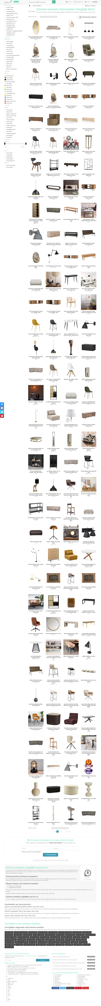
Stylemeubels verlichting (66, 937)
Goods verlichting (80, 934)
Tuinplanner (81, 981)
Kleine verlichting (8, 934)
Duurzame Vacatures (13, 971)
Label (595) (9, 137)
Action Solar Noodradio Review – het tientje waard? (74, 959)
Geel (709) (9, 87)
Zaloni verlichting (60, 934)
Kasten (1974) (10, 15)
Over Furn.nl (57, 976)
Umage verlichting (33, 932)
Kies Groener (11, 969)
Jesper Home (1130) (11, 115)
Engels (9, 995)
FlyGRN (9, 966)
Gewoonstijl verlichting (81, 939)
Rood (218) (9, 103)
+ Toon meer (7, 37)
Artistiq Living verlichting (29, 944)
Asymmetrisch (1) (11, 160)
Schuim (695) (10, 53)
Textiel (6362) (10, 45)
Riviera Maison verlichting (23, 937)
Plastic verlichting (9, 932)
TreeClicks (10, 965)
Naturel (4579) (10, 75)
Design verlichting (21, 939)
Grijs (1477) (9, 85)
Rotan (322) (9, 63)
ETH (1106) (9, 117)
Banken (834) (10, 29)
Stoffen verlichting (78, 944)
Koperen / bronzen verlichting (21, 942)
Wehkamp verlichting (90, 934)
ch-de (9, 989)
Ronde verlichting (50, 944)
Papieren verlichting (35, 937)
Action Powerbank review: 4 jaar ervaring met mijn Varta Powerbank (74, 963)
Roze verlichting (85, 937)
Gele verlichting (76, 937)
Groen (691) (9, 89)
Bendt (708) (9, 123)
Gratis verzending (11, 165)
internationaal (22, 971)
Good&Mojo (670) (11, 129)
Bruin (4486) (9, 77)
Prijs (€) (7, 141)
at (8, 1000)
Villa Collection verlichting (10, 937)
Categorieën (9, 5)
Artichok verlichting (77, 932)
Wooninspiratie (81, 983)
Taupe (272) (9, 99)
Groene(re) (16, 1)
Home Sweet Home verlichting (21, 932)
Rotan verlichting (69, 944)
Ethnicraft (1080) (10, 119)
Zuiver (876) (9, 121)
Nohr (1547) (9, 112)
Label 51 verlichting (45, 937)
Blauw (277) (9, 97)
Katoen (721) (10, 51)
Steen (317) (9, 65)
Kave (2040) (9, 110)
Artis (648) (9, 131)
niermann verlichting (43, 932)
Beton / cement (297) (12, 69)
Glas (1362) (9, 49)
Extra (7, 163)
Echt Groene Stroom (12, 968)
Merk (7, 107)
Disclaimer (57, 979)
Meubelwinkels (58, 982)
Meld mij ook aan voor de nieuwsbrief (31, 852)
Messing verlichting (28, 934)
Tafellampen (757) (11, 33)
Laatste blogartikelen (58, 954)
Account (88, 2)
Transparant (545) (11, 93)
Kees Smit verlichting (42, 942)
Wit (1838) (9, 83)
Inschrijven (42, 960)
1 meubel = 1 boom (83, 979)
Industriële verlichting (40, 944)
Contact (80, 985)
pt (8, 993)
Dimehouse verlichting (50, 934)
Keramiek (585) (10, 57)
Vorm (7, 150)
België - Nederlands (12, 981)
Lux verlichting (87, 944)
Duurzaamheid (81, 976)
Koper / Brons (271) (11, 101)
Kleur (7, 73)
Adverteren (80, 982)
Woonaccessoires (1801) (12, 17)
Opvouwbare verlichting (39, 934)
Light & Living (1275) (11, 114)
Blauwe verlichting (9, 947)
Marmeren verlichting (70, 934)
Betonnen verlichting (65, 942)
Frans (9, 980)
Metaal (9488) (10, 41)
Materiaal (8, 39)
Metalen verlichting (9, 942)
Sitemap (57, 981)
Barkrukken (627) (11, 35)
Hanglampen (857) (11, 27)
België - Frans (11, 983)
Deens (9, 999)
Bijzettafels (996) (11, 25)
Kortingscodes (81, 978)
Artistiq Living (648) (11, 133)
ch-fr (9, 990)
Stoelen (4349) (10, 7)
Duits (9, 992)
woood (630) (10, 135)
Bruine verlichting (83, 942)
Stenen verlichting (31, 939)
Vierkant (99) (9, 157)
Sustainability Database (13, 974)
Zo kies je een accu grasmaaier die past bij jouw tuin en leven (74, 969)
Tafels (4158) (10, 9)
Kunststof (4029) (10, 47)
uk (8, 997)
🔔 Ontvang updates (50, 854)
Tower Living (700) (11, 125)
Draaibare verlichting (55, 937)
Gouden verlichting (53, 932)
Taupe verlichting (60, 944)
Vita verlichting (74, 942)
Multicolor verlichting (9, 944)
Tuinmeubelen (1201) (12, 21)
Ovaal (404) (9, 155)
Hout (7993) (9, 43)
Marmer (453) (10, 61)
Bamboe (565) (10, 59)
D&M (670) (9, 127)
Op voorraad (10, 167)
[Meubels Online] (29, 6)
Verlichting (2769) (11, 11)
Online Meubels (58, 975)
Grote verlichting (33, 942)
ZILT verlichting (19, 944)
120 (66, 831)
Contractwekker (11, 972)
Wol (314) (9, 67)
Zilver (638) (9, 91)
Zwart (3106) (10, 79)
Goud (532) (9, 95)
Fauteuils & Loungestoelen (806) (14, 31)
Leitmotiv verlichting (50, 939)
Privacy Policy (58, 985)
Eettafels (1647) (10, 19)
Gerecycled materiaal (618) (13, 55)
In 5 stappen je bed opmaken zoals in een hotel (74, 966)
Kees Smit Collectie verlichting (65, 932)
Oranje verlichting (18, 934)
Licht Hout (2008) (11, 81)
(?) (95, 17)
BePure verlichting (60, 939)
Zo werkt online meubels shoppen (63, 983)
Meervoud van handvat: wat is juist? (74, 956)
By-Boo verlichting (40, 939)
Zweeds (9, 987)
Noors (9, 986)
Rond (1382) (9, 153)
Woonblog (57, 978)
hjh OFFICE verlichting (70, 939)
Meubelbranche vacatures (84, 975)
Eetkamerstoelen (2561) (12, 13)
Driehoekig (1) (10, 159)
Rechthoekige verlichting (54, 942)
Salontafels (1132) (11, 23)
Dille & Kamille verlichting (10, 939)
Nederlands (10, 978)
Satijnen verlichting (87, 932)
